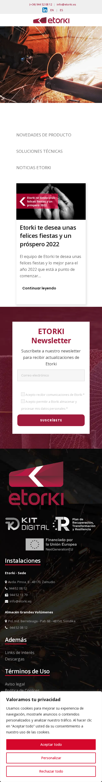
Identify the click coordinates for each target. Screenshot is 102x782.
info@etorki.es (66, 4)
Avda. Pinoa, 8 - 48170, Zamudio (31, 582)
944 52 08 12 (17, 588)
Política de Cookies (22, 690)
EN (52, 10)
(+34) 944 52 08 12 (40, 4)
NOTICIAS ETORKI (33, 167)
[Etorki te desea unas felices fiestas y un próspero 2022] (51, 201)
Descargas (15, 659)
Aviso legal (15, 684)
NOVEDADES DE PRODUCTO (43, 135)
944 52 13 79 (17, 595)
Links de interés (19, 652)
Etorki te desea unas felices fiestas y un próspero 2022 (48, 235)
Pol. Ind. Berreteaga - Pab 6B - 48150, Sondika (41, 621)
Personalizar (51, 757)
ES (61, 10)
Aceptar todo (51, 744)
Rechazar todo (51, 771)
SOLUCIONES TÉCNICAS (39, 151)
